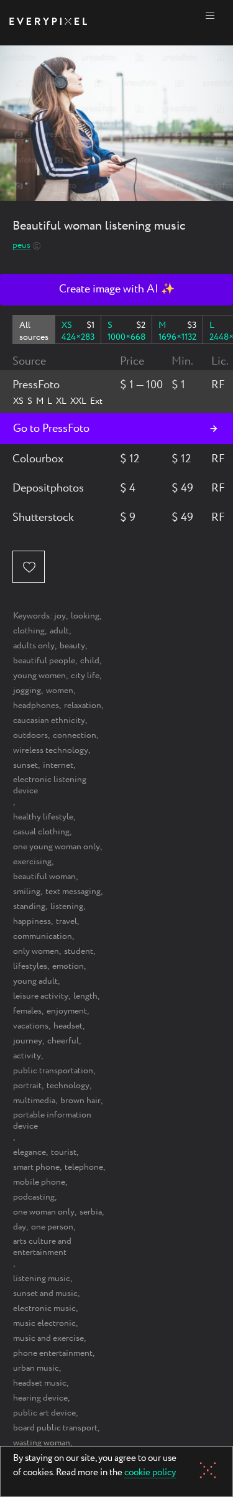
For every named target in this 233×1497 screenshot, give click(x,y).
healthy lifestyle (43, 817)
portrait (27, 1085)
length (85, 996)
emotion (68, 966)
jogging (27, 690)
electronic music (44, 1308)
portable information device (52, 1120)
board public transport (55, 1428)
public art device (44, 1413)
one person (52, 1227)
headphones (36, 705)
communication (42, 936)
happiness (32, 921)
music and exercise (48, 1338)
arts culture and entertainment (42, 1247)
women (59, 690)
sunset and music (45, 1293)
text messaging (73, 891)
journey (27, 1041)
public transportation (53, 1070)
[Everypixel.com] (48, 23)
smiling (26, 891)
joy (60, 616)
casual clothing (41, 831)
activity (27, 1055)
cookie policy (150, 1473)
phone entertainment (53, 1353)
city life (85, 675)
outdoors (30, 735)
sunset (25, 765)
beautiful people (44, 660)
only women (36, 951)
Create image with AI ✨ (117, 289)
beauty (72, 645)
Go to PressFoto (51, 429)
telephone (84, 1167)
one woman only (44, 1212)
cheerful (63, 1041)
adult (59, 631)
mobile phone (39, 1182)
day (19, 1227)
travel (66, 921)
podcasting (34, 1197)
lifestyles (30, 966)
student (78, 951)
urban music (36, 1368)
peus (21, 245)
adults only (34, 645)
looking (85, 616)
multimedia (34, 1100)
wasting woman (41, 1442)
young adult (35, 981)
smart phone (36, 1167)
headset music (39, 1383)
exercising (32, 861)
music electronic (44, 1323)
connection (74, 735)
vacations (30, 1026)
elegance (29, 1152)
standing (29, 906)
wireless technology (50, 750)
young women (39, 675)
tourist (63, 1152)
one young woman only (56, 846)
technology (68, 1085)
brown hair (80, 1100)
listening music (41, 1278)
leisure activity (40, 996)
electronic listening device (49, 785)
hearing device (40, 1398)
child (89, 660)
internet (58, 765)
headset (68, 1026)
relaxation (82, 705)
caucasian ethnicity (49, 720)
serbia (91, 1212)
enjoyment (67, 1011)
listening (66, 906)
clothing (29, 631)
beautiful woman (44, 876)
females (27, 1011)
